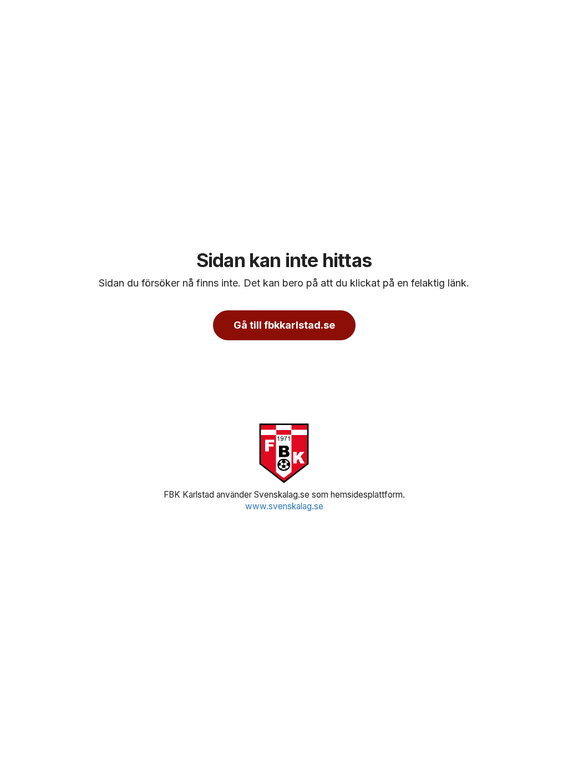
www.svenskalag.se (284, 506)
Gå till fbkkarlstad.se (284, 325)
